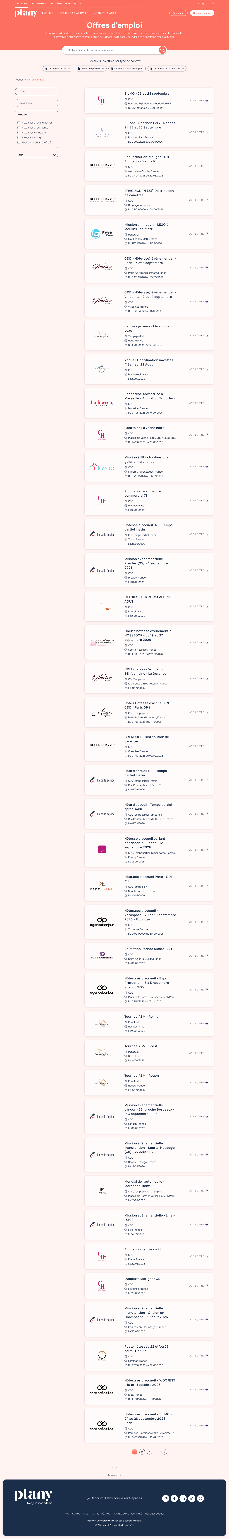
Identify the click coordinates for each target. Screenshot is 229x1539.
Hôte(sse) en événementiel (37, 122)
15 (164, 1452)
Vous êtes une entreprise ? (66, 3)
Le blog (76, 1513)
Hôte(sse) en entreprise (35, 127)
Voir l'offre (196, 100)
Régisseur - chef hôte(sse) (36, 142)
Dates (22, 91)
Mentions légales (100, 1513)
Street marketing (31, 137)
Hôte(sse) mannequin (34, 132)
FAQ (67, 1513)
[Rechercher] (114, 50)
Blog (201, 3)
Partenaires (39, 3)
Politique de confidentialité (127, 1513)
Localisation (25, 102)
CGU (85, 1513)
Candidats (21, 3)
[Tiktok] (191, 1498)
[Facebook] (174, 1498)
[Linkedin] (183, 1498)
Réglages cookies (154, 1513)
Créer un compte (202, 12)
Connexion (178, 12)
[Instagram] (165, 1498)
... (157, 1452)
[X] (200, 1498)
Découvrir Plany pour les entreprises (116, 1498)
